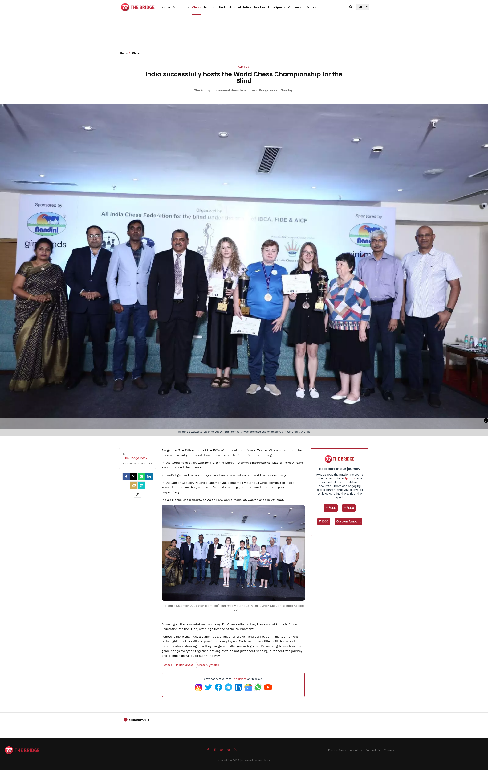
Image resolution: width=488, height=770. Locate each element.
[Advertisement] (244, 36)
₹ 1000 (323, 521)
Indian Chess (184, 665)
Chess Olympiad (208, 665)
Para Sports (276, 7)
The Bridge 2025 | (229, 760)
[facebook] (126, 476)
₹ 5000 (331, 508)
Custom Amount (348, 521)
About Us (356, 750)
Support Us (181, 7)
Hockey (259, 7)
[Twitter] (134, 476)
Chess (196, 7)
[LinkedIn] (149, 476)
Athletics (244, 7)
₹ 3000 (349, 508)
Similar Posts (139, 720)
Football (210, 7)
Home (166, 7)
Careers (389, 750)
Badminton (227, 7)
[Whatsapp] (141, 476)
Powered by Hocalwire (255, 760)
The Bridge (239, 678)
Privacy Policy (337, 750)
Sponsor (350, 478)
